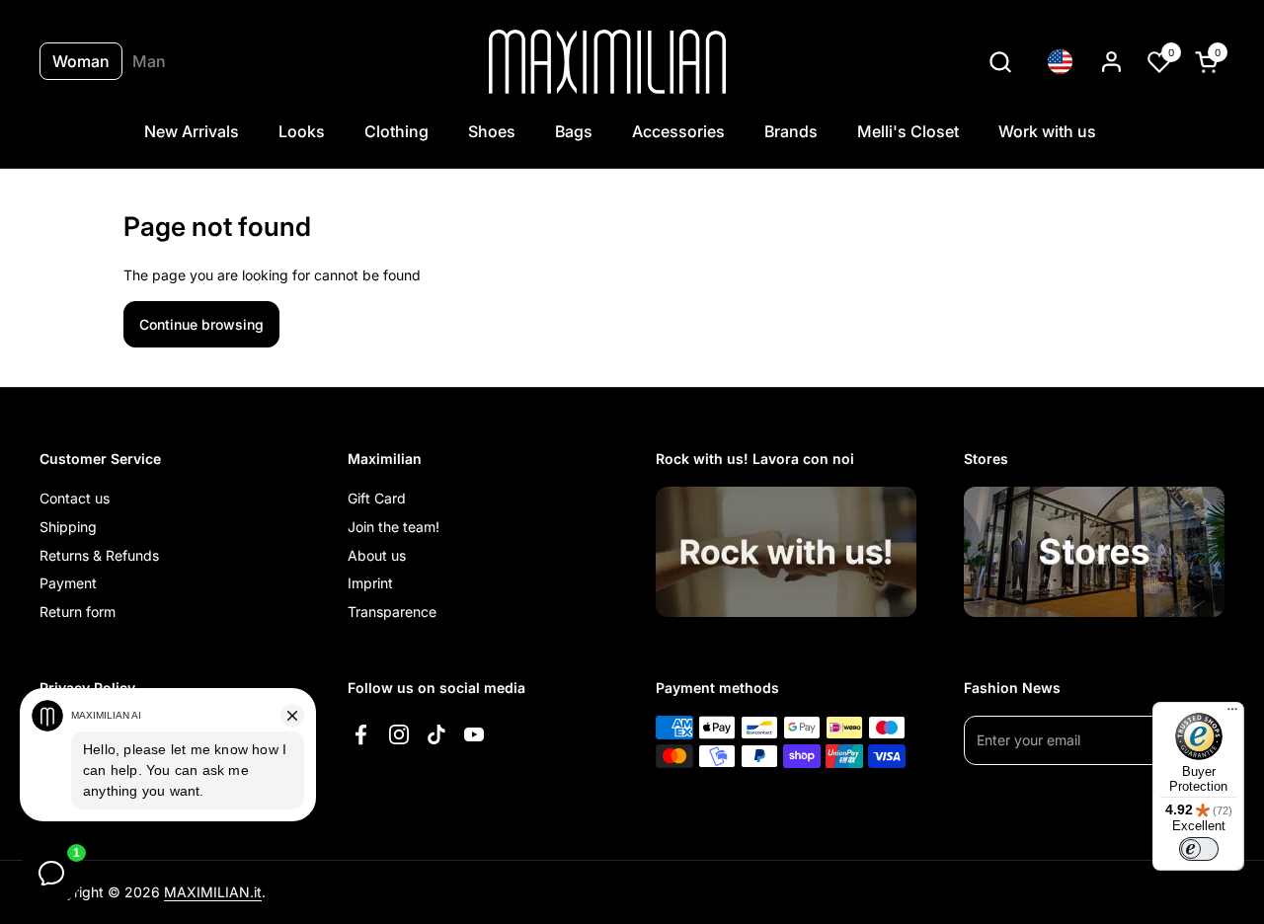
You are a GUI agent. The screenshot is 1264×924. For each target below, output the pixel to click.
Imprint (370, 583)
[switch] (1199, 849)
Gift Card (377, 498)
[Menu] (1232, 714)
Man (149, 61)
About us (377, 555)
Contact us (75, 498)
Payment (68, 583)
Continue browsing (201, 324)
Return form (78, 611)
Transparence (392, 611)
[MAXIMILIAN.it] (608, 62)
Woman (81, 61)
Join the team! (393, 526)
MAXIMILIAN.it (213, 892)
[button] (1000, 61)
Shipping (68, 526)
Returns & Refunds (99, 555)
